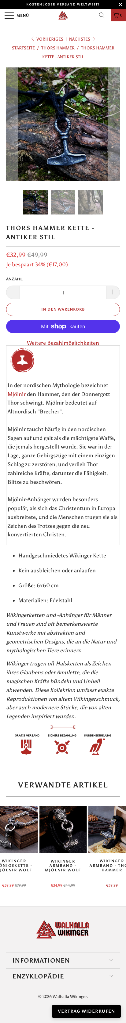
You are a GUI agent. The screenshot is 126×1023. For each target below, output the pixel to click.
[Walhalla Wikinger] (62, 15)
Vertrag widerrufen (86, 1011)
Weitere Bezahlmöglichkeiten (63, 343)
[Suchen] (103, 15)
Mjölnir (17, 394)
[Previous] (12, 124)
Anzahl (14, 279)
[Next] (114, 124)
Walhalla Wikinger (70, 996)
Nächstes (80, 39)
